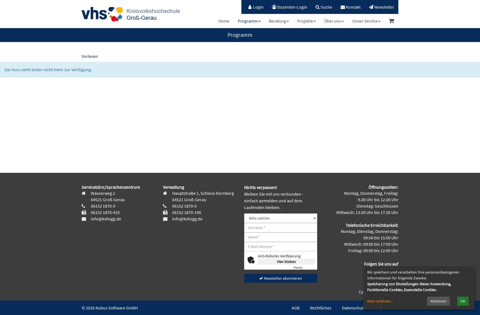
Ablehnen (438, 301)
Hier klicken (286, 261)
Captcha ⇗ (304, 267)
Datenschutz (353, 308)
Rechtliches (320, 308)
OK (463, 301)
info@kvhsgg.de (105, 219)
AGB (295, 308)
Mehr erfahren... (380, 301)
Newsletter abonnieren (282, 278)
